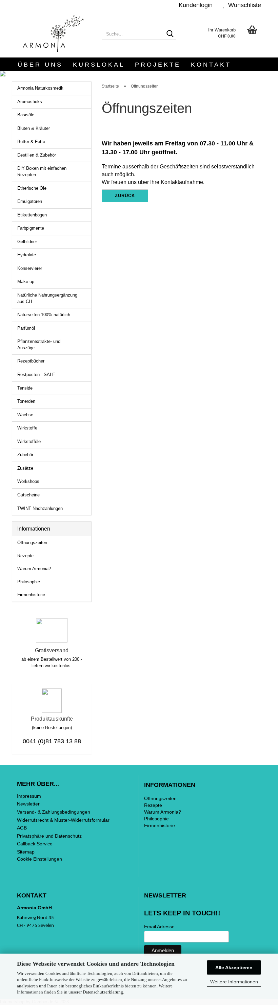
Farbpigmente (30, 228)
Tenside (25, 388)
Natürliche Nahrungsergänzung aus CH (47, 298)
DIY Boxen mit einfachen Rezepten (41, 171)
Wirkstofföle (29, 441)
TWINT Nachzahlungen (40, 508)
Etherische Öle (31, 188)
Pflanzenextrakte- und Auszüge (38, 344)
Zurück (125, 195)
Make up (25, 281)
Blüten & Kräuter (33, 128)
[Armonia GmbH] (54, 33)
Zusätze (25, 468)
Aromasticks (29, 101)
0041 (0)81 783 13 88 (52, 741)
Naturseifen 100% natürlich (43, 314)
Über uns (40, 64)
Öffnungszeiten (32, 542)
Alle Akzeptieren (234, 967)
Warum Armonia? (34, 568)
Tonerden (26, 401)
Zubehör (25, 454)
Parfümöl (26, 328)
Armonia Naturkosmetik (40, 88)
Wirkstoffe (27, 427)
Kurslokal (99, 64)
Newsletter (28, 804)
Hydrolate (26, 254)
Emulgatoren (29, 201)
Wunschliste (243, 5)
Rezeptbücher (30, 361)
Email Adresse (159, 926)
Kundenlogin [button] (194, 5)
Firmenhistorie (31, 594)
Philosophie (28, 581)
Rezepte (25, 555)
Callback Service (35, 843)
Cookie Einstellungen (39, 859)
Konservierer (29, 268)
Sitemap (26, 852)
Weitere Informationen (234, 981)
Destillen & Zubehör (36, 155)
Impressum (29, 796)
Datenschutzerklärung (103, 992)
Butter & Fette (31, 141)
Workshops (28, 481)
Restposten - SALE (36, 374)
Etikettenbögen (32, 214)
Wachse (25, 414)
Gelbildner (27, 241)
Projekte (158, 64)
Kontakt (211, 64)
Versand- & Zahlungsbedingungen (53, 812)
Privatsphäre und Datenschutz (49, 836)
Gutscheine (28, 494)
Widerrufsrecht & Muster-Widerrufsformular (63, 820)
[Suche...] (169, 34)
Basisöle (25, 114)
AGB (22, 828)
